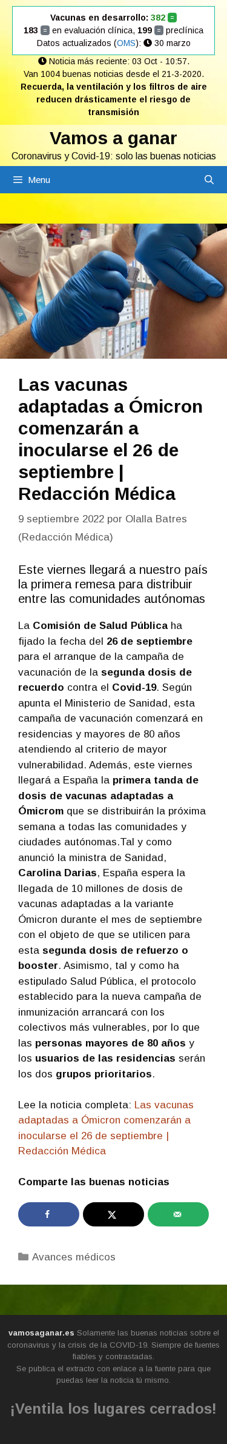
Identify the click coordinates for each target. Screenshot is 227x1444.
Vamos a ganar (113, 138)
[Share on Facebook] (48, 1214)
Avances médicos (74, 1257)
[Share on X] (113, 1214)
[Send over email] (178, 1214)
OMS (126, 43)
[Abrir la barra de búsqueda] (209, 179)
